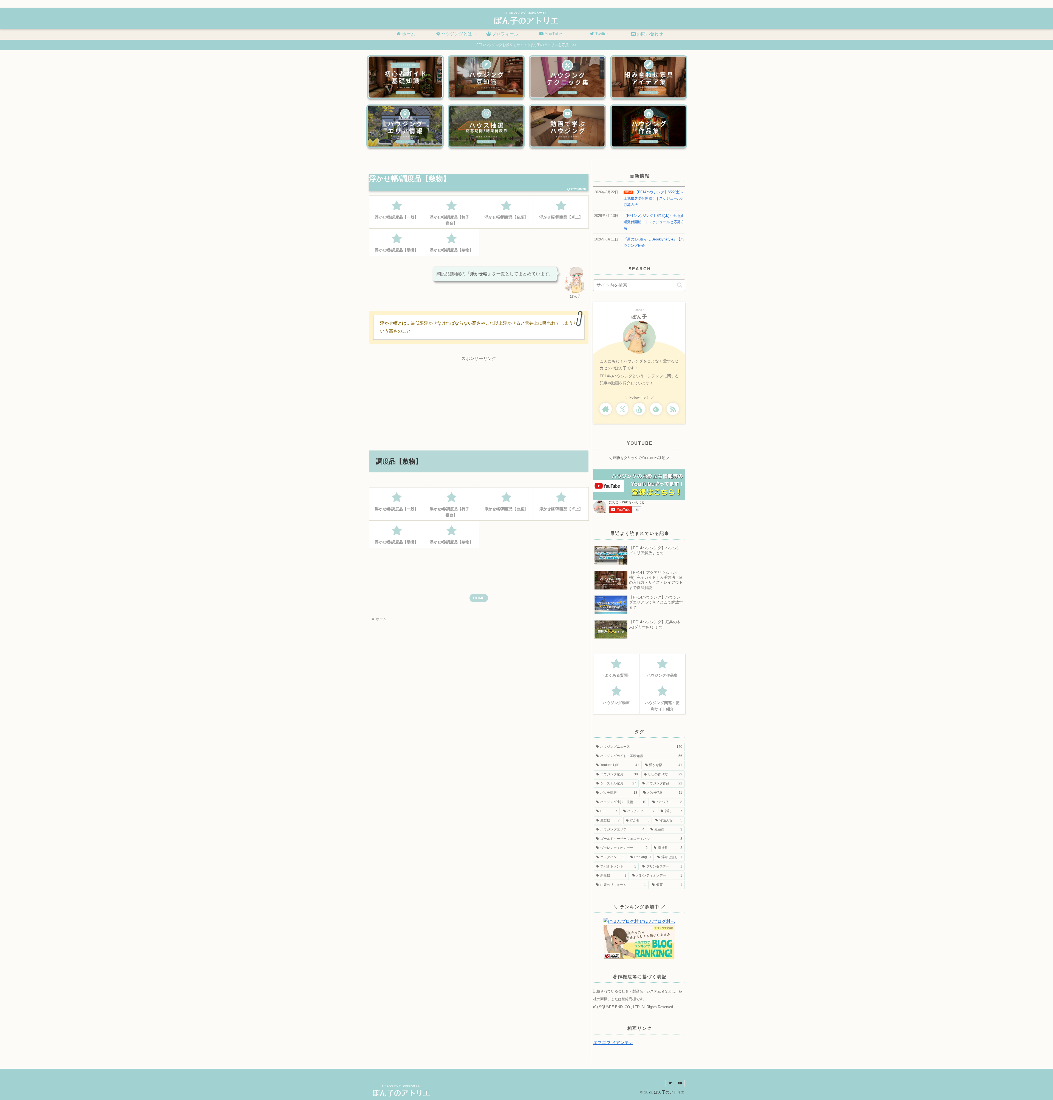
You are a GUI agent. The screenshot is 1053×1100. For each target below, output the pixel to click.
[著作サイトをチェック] (605, 409)
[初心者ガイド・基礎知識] (405, 77)
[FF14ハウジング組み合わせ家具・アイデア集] (648, 77)
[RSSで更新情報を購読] (673, 409)
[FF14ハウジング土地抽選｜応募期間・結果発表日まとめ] (486, 126)
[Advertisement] (478, 401)
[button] (679, 285)
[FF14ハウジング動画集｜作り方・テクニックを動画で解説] (567, 126)
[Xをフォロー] (622, 409)
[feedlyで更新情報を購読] (656, 409)
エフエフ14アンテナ (613, 1042)
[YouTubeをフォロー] (639, 409)
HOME (479, 598)
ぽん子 (639, 316)
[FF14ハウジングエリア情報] (404, 126)
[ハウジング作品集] (648, 126)
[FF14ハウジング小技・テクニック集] (567, 77)
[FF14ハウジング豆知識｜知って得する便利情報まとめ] (486, 77)
